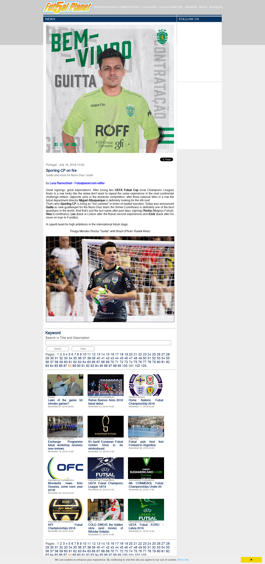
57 (52, 362)
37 (84, 358)
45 (121, 358)
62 (75, 362)
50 (144, 358)
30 (52, 358)
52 (154, 358)
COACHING (149, 7)
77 (144, 362)
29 (47, 358)
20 (130, 354)
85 (56, 366)
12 (94, 354)
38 (89, 358)
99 (119, 366)
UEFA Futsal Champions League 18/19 (105, 484)
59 (61, 362)
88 (70, 366)
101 (131, 366)
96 (106, 366)
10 (84, 354)
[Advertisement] (199, 114)
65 (89, 362)
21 (135, 354)
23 (145, 354)
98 (115, 366)
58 (56, 362)
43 (112, 358)
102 (137, 366)
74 (130, 362)
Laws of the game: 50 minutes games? (65, 401)
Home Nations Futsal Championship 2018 (146, 401)
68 (103, 362)
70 (112, 362)
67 (98, 362)
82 (168, 362)
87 (65, 366)
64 (84, 362)
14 (103, 354)
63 (79, 362)
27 (163, 354)
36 (79, 358)
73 (126, 362)
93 (92, 366)
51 (149, 358)
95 (101, 366)
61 (70, 362)
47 (130, 358)
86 (61, 366)
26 (158, 354)
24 (149, 354)
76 (140, 362)
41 (103, 358)
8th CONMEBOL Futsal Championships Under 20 (146, 484)
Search (57, 349)
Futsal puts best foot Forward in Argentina (146, 443)
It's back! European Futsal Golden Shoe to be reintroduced (105, 445)
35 (75, 358)
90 (79, 366)
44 (117, 358)
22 (140, 354)
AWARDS (191, 7)
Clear (83, 349)
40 (98, 358)
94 (97, 366)
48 (135, 358)
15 (107, 354)
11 (89, 354)
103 (143, 366)
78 (149, 362)
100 (124, 366)
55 (168, 358)
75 (135, 362)
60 (66, 362)
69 (107, 362)
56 (47, 362)
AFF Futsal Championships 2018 (65, 526)
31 (56, 358)
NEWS (203, 7)
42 (107, 358)
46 (126, 358)
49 (140, 358)
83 (47, 366)
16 (112, 354)
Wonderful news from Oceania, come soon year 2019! (65, 486)
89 (74, 366)
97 (110, 366)
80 (158, 362)
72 (121, 362)
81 (163, 362)
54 (163, 358)
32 (61, 358)
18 (121, 354)
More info (183, 559)
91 (83, 366)
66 (93, 362)
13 (98, 354)
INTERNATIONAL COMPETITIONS (117, 7)
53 (158, 358)
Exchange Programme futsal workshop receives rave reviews (65, 445)
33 (66, 358)
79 (154, 362)
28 (168, 354)
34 (70, 358)
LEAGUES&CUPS (171, 7)
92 (88, 366)
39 (93, 358)
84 (52, 366)
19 (126, 354)
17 (117, 354)
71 (117, 362)
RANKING (216, 7)
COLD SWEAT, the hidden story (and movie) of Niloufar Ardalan (105, 528)
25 (154, 354)
